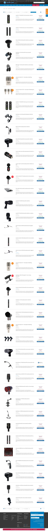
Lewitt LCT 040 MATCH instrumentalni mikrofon (24, 15)
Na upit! (41, 366)
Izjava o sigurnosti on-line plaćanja (20, 519)
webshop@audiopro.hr (35, 521)
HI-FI (26, 5)
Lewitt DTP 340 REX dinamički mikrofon (23, 201)
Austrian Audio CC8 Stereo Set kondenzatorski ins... (25, 436)
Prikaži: (16, 12)
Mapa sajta (18, 526)
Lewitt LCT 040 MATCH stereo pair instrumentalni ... (25, 102)
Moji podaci (25, 518)
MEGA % (37, 5)
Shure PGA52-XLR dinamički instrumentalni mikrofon (25, 473)
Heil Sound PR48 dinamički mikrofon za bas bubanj (25, 386)
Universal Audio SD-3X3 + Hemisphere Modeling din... (25, 89)
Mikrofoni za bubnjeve (10, 8)
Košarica (25, 515)
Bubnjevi (11, 5)
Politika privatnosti (19, 516)
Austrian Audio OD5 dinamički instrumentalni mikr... (25, 287)
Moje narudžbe (26, 516)
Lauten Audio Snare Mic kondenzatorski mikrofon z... (25, 151)
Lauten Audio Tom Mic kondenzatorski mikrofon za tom (25, 164)
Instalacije (13, 517)
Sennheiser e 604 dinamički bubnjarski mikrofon (24, 114)
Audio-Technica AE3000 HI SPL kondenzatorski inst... (25, 374)
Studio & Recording (5, 515)
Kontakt (28, 0)
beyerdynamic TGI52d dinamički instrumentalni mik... (25, 362)
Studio (14, 5)
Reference (37, 0)
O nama (26, 0)
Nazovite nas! (40, 391)
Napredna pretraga (33, 12)
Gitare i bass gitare (5, 517)
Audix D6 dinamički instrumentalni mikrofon (23, 423)
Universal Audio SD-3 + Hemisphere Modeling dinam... (24, 325)
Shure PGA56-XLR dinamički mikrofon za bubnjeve (24, 40)
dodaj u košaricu (41, 20)
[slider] (17, 16)
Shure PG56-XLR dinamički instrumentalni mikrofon (25, 349)
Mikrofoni (20, 5)
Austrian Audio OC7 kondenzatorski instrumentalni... (25, 176)
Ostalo (30, 5)
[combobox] (12, 12)
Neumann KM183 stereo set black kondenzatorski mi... (24, 449)
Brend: (24, 12)
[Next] (42, 12)
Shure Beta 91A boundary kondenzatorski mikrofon (25, 188)
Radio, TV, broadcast (14, 515)
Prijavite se (43, 0)
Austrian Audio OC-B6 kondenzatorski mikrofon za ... (25, 312)
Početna (4, 8)
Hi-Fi (12, 519)
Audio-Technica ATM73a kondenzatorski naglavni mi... (24, 226)
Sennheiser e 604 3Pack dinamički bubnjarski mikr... (25, 337)
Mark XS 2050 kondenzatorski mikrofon (23, 126)
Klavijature (8, 5)
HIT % (34, 5)
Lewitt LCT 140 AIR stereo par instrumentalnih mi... (25, 27)
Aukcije (18, 520)
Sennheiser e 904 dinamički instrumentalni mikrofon (23, 53)
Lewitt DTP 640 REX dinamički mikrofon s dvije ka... (25, 213)
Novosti (38, 0)
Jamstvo (34, 0)
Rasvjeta (24, 5)
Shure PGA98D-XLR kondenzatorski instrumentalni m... (24, 461)
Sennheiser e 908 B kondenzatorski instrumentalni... (25, 411)
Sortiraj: (8, 12)
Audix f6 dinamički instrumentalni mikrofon (23, 497)
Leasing (33, 0)
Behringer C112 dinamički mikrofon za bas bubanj (24, 65)
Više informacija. (35, 529)
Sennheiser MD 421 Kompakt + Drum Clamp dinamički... (23, 275)
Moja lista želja (25, 517)
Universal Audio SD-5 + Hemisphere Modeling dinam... (24, 78)
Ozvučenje (17, 5)
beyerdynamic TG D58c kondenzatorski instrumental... (22, 399)
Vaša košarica (42, 5)
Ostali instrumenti (5, 519)
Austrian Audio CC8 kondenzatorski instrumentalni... (25, 238)
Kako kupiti (31, 0)
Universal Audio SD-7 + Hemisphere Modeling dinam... (24, 263)
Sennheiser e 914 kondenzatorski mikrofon (23, 300)
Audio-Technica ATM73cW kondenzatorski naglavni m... (25, 251)
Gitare (4, 5)
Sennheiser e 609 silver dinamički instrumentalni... (24, 485)
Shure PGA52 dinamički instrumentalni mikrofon (24, 139)
